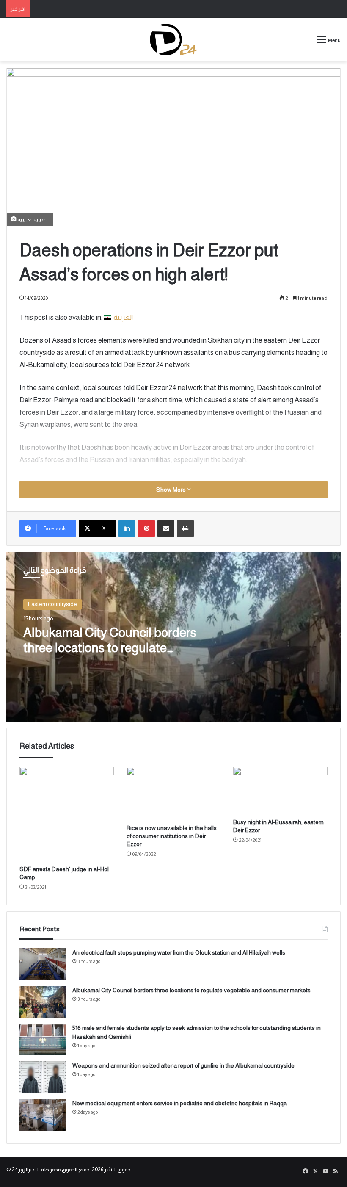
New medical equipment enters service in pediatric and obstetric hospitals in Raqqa (179, 1103)
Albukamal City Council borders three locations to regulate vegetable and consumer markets (191, 990)
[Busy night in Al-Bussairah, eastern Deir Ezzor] (280, 790)
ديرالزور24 (23, 1169)
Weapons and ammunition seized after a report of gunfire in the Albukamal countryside (183, 1065)
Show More (171, 489)
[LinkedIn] (126, 528)
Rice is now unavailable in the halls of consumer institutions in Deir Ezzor (172, 836)
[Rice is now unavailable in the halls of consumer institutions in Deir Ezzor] (174, 793)
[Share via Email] (165, 528)
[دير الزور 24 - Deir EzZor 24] (173, 39)
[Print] (185, 528)
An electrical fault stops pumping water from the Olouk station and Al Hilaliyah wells (178, 952)
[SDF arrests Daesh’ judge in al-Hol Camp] (66, 814)
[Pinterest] (146, 528)
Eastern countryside (52, 604)
